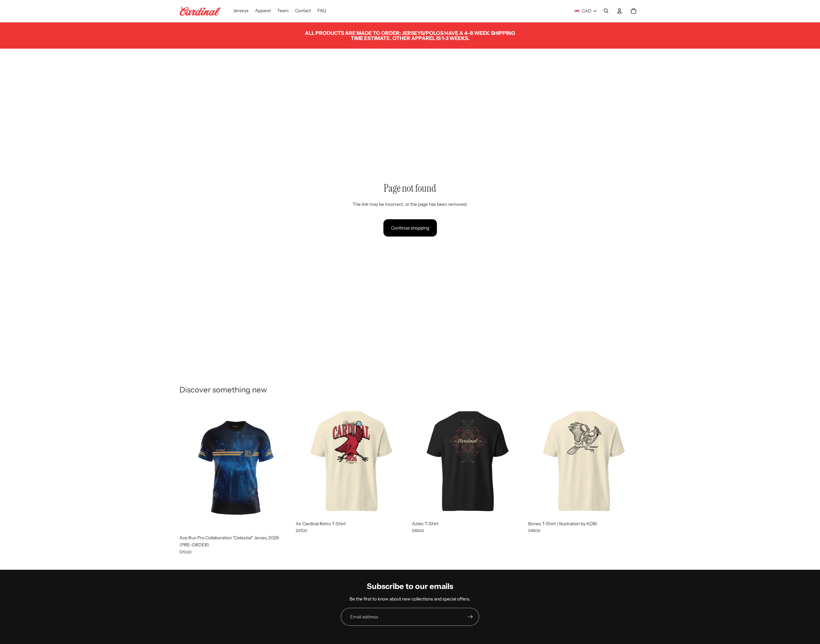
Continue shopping (410, 228)
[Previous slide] (305, 462)
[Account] (619, 11)
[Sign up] (470, 617)
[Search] (606, 11)
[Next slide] (398, 462)
